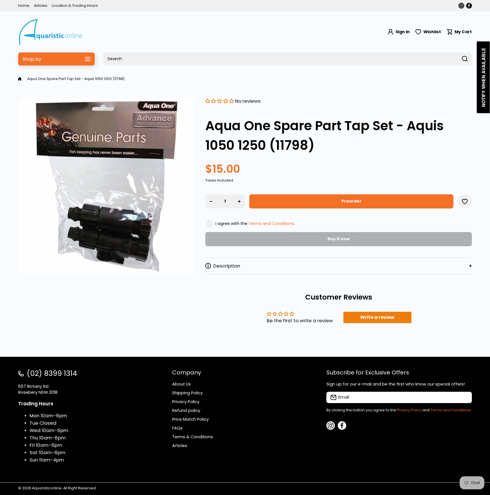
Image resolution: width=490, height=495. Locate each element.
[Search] (465, 59)
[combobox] (287, 59)
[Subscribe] (465, 397)
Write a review (377, 317)
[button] (459, 32)
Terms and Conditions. (271, 223)
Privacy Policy (409, 410)
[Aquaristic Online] (50, 32)
